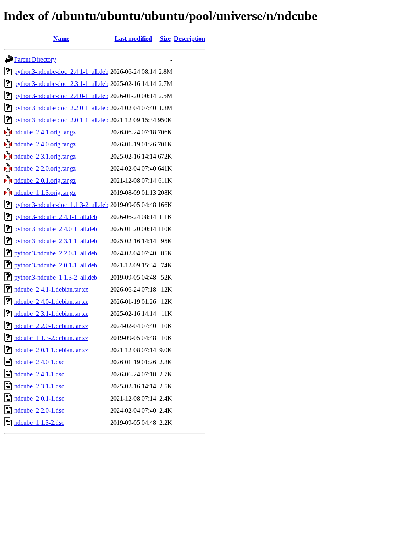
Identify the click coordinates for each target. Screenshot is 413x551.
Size (165, 38)
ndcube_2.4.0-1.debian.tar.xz (51, 301)
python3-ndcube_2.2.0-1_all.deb (55, 253)
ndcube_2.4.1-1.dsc (39, 374)
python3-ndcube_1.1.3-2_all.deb (55, 277)
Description (189, 38)
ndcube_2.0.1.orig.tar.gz (45, 180)
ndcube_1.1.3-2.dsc (39, 422)
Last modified (133, 38)
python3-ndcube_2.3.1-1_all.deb (55, 241)
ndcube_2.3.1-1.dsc (39, 386)
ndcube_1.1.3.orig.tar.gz (45, 192)
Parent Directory (35, 59)
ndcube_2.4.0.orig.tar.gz (45, 144)
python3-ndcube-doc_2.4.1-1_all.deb (61, 71)
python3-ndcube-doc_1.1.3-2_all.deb (61, 204)
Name (61, 38)
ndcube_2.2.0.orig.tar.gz (45, 168)
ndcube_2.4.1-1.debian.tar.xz (51, 289)
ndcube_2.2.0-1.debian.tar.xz (51, 325)
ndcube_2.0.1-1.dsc (39, 398)
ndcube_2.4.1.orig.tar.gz (45, 132)
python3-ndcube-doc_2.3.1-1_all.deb (61, 83)
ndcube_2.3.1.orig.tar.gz (45, 156)
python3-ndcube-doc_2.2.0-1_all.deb (61, 107)
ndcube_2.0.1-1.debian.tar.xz (51, 349)
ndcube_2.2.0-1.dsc (39, 410)
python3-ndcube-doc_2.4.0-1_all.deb (61, 95)
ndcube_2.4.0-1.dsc (39, 362)
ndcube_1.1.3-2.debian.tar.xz (51, 337)
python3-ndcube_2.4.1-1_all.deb (55, 216)
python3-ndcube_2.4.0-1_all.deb (55, 228)
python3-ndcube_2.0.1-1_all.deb (55, 265)
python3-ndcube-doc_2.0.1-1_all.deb (61, 120)
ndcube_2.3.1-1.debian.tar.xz (51, 313)
